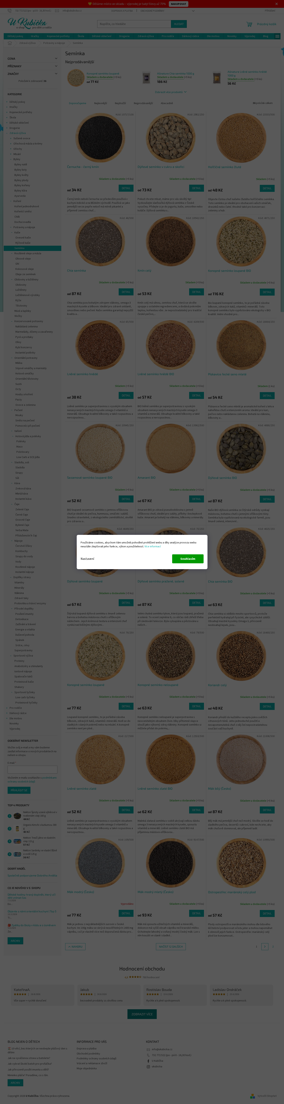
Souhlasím (187, 559)
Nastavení (87, 559)
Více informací (152, 546)
